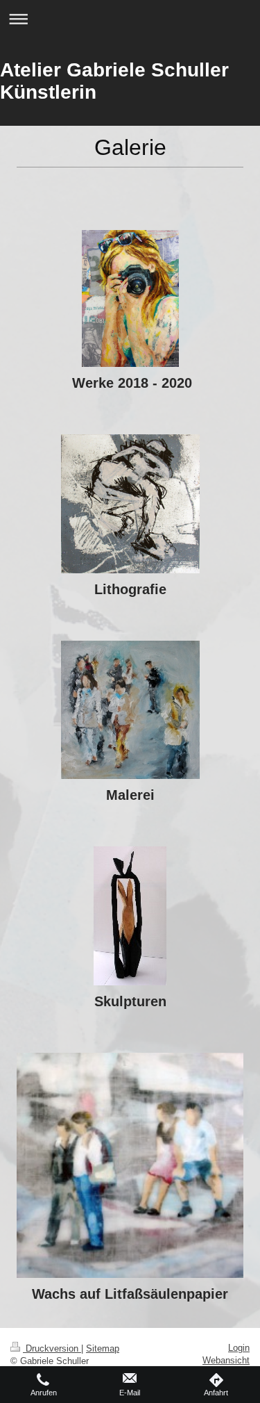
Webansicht (226, 1360)
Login (239, 1348)
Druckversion (52, 1348)
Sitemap (102, 1348)
